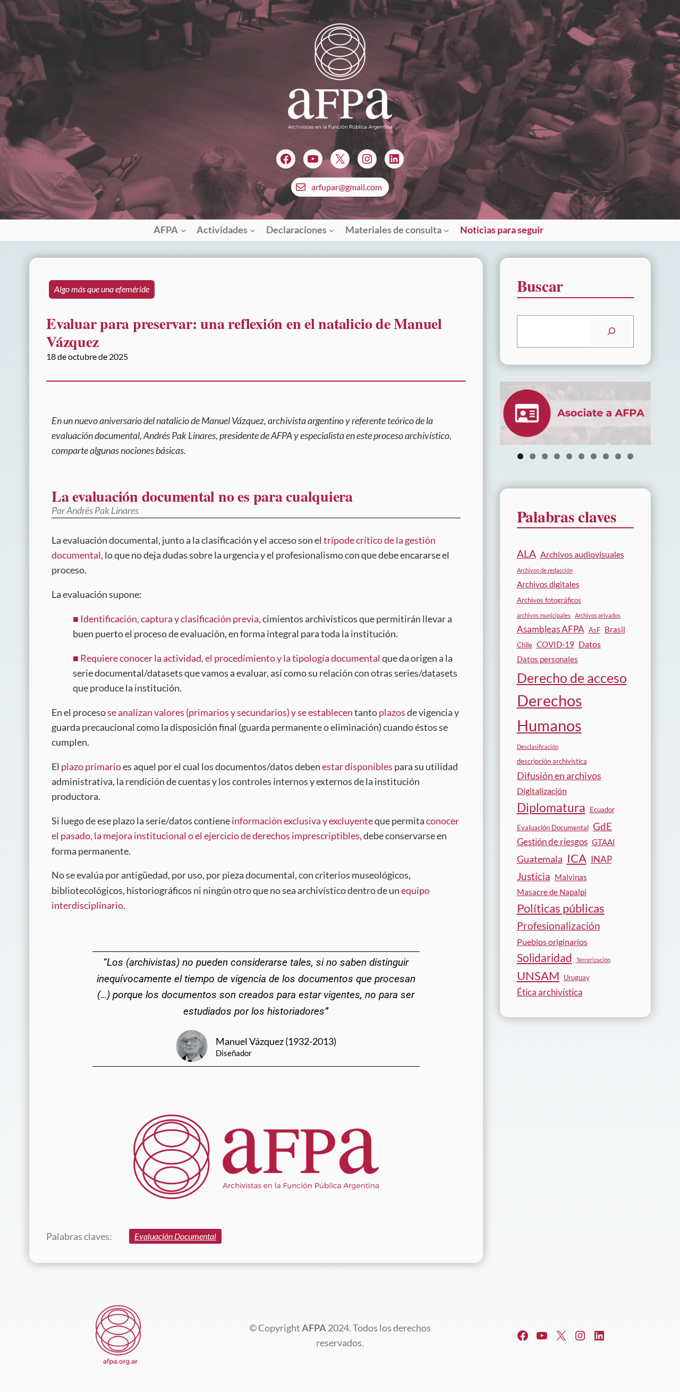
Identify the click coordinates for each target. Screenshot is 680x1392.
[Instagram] (367, 158)
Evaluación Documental (175, 1236)
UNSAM (538, 976)
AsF (594, 630)
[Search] (611, 331)
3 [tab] (545, 456)
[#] (561, 1335)
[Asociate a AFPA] (575, 413)
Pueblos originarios (552, 942)
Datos (590, 644)
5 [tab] (569, 456)
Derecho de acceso (572, 678)
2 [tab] (533, 456)
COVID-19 (555, 644)
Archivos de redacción (545, 570)
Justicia (533, 876)
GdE (602, 826)
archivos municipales (544, 615)
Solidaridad (544, 957)
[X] (340, 158)
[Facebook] (285, 158)
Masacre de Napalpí (551, 892)
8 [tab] (606, 456)
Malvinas (571, 877)
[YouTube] (312, 158)
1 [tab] (520, 456)
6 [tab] (581, 456)
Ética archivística (550, 992)
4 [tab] (557, 456)
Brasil (615, 629)
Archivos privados (597, 615)
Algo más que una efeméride (101, 289)
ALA (526, 553)
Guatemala (540, 859)
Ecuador (602, 809)
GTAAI (603, 842)
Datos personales (547, 659)
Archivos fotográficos (549, 600)
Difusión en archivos (559, 775)
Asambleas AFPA (550, 629)
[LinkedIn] (394, 158)
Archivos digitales (548, 584)
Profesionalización (558, 925)
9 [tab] (618, 456)
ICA (576, 858)
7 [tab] (594, 456)
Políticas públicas (561, 908)
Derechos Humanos (549, 713)
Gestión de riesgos (552, 841)
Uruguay (577, 977)
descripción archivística (552, 761)
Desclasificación (537, 746)
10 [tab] (630, 456)
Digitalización (542, 791)
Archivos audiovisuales (582, 554)
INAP (601, 859)
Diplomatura (551, 807)
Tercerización (593, 959)
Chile (524, 644)
